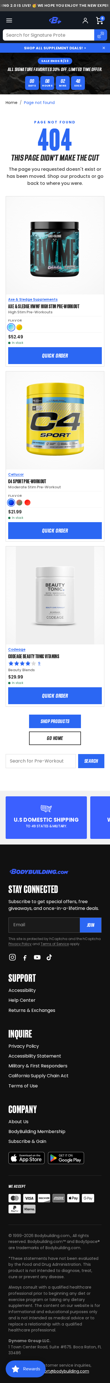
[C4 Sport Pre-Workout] (55, 420)
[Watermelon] (19, 503)
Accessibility (22, 990)
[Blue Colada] (11, 327)
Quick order (55, 355)
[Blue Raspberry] (11, 503)
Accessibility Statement (34, 1056)
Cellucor (16, 474)
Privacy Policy (20, 943)
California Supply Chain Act (38, 1075)
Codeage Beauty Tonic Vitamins (33, 656)
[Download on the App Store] (26, 1158)
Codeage (16, 649)
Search (91, 761)
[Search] (100, 35)
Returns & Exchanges (31, 1010)
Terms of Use (23, 1086)
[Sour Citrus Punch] (19, 327)
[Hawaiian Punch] (27, 503)
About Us (18, 1121)
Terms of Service (55, 943)
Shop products (55, 721)
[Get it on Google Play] (66, 1158)
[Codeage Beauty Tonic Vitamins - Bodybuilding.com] (55, 595)
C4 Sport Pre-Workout (27, 481)
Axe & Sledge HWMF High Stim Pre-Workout (43, 306)
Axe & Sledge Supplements (33, 299)
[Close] (103, 48)
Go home (55, 738)
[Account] (85, 20)
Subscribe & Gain (27, 1141)
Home (11, 102)
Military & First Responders (37, 1066)
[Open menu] (9, 20)
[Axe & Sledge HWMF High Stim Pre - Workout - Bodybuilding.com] (55, 245)
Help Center (22, 1000)
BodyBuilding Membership (36, 1131)
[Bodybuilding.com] (55, 20)
